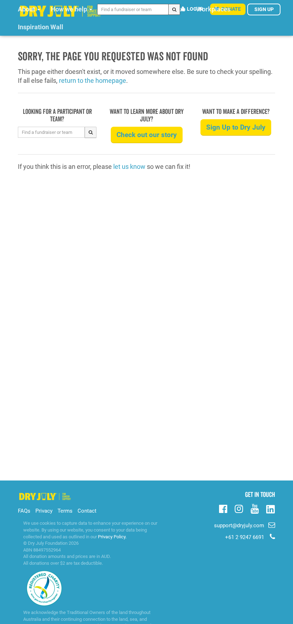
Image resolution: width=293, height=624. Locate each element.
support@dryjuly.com (239, 525)
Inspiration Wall (40, 27)
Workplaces (213, 9)
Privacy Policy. (112, 536)
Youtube (254, 508)
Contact (87, 511)
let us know (129, 166)
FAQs (24, 511)
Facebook (223, 508)
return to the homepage (92, 80)
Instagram (239, 508)
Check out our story (146, 135)
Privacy (44, 511)
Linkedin (270, 509)
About (27, 9)
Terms (65, 511)
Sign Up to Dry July (235, 127)
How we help (70, 9)
